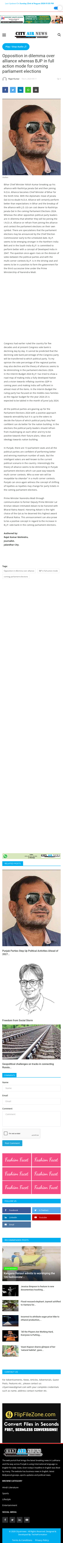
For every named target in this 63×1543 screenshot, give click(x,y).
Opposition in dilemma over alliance (19, 570)
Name (5, 1082)
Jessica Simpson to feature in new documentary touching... (37, 1288)
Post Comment (12, 1143)
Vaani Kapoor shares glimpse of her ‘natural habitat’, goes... (38, 1348)
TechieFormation (39, 1534)
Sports (5, 1493)
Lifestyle (6, 1499)
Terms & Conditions (22, 1540)
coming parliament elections (16, 576)
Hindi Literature (10, 1487)
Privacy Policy (42, 1540)
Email (5, 1095)
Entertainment (9, 1505)
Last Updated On (29, 3)
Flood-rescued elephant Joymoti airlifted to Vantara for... (41, 1303)
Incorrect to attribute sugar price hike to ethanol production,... (40, 1318)
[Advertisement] (31, 310)
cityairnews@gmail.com (14, 1387)
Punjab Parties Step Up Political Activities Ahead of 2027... (30, 952)
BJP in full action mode (48, 570)
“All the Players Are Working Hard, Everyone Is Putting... (37, 1333)
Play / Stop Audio (15, 46)
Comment (7, 1108)
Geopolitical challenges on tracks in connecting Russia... (28, 1066)
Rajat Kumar (13, 78)
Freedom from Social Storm (17, 1020)
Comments (9, 1075)
